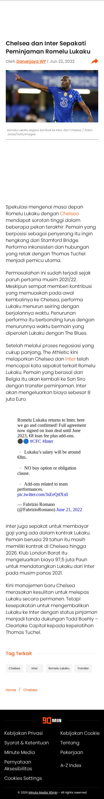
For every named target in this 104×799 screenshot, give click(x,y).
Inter (70, 359)
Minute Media (19, 752)
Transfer (83, 668)
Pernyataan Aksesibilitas (18, 765)
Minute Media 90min (43, 793)
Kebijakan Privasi (23, 733)
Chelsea (69, 213)
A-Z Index (70, 765)
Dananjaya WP (31, 61)
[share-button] (95, 61)
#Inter (47, 441)
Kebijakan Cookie (80, 733)
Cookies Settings (23, 778)
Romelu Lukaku (59, 668)
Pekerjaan (71, 752)
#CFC (35, 441)
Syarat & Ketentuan (26, 742)
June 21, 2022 (69, 509)
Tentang (69, 742)
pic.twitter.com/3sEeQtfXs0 (42, 494)
